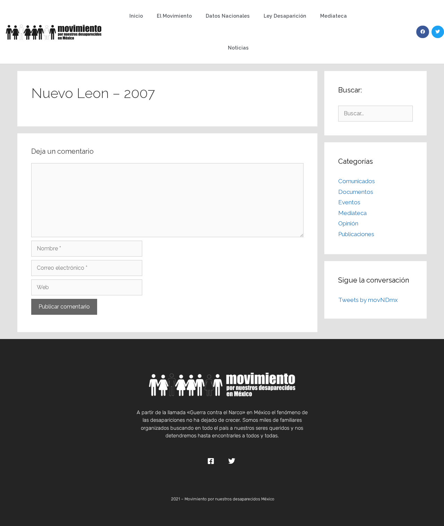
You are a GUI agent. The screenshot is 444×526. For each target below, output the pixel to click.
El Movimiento (174, 16)
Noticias (238, 48)
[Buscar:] (375, 113)
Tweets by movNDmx (368, 299)
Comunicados (356, 181)
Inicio (136, 16)
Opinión (348, 223)
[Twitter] (438, 32)
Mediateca (333, 16)
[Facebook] (422, 32)
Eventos (349, 202)
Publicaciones (356, 234)
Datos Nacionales (228, 16)
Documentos (355, 191)
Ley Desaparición (285, 16)
